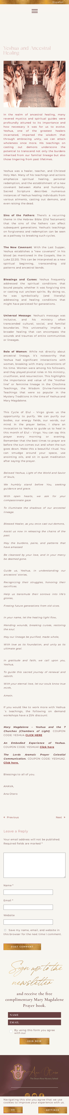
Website (9, 915)
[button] (34, 85)
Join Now (34, 1041)
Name (8, 885)
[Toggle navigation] (34, 12)
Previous (13, 817)
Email (8, 900)
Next (59, 817)
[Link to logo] (34, 1072)
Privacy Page (36, 1033)
